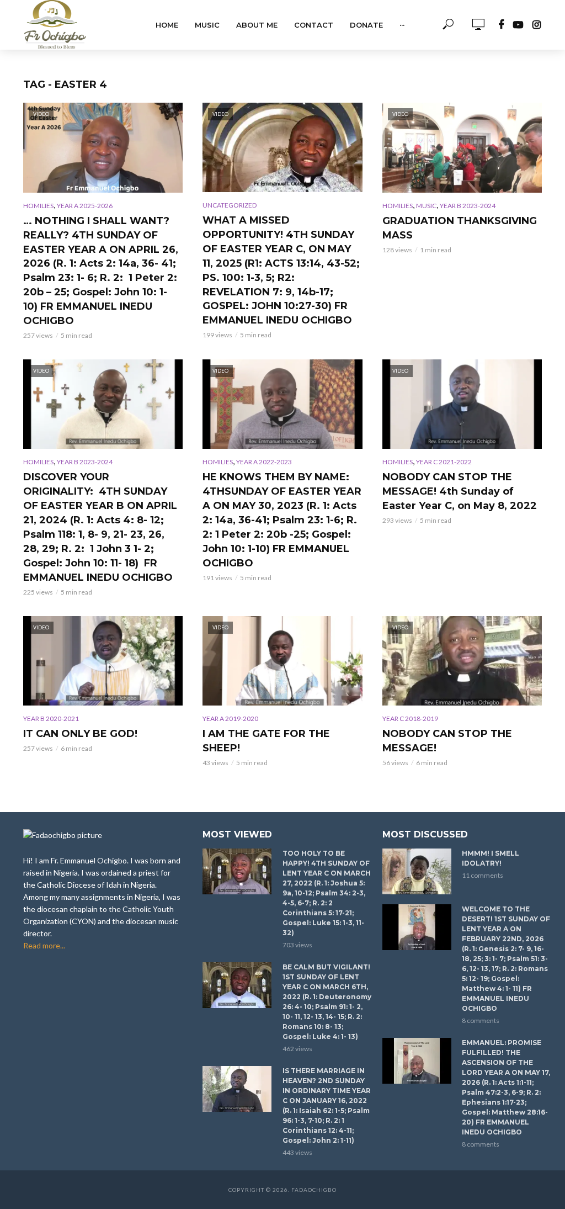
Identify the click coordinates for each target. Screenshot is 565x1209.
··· (401, 24)
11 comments (482, 875)
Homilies (38, 206)
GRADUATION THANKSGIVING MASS (459, 228)
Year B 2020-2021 (51, 718)
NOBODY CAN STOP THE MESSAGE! (447, 741)
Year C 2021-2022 (444, 462)
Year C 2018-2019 (410, 718)
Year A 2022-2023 (264, 462)
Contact (313, 24)
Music (207, 24)
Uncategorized (229, 205)
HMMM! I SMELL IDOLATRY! (490, 858)
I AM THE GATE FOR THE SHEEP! (266, 741)
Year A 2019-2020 (230, 718)
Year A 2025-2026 (85, 206)
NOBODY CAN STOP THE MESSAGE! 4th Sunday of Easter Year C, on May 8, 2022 (459, 491)
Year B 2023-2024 (467, 206)
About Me (257, 24)
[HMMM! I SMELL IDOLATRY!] (417, 871)
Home (167, 24)
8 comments (480, 1020)
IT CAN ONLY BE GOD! (80, 734)
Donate (366, 24)
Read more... (44, 945)
